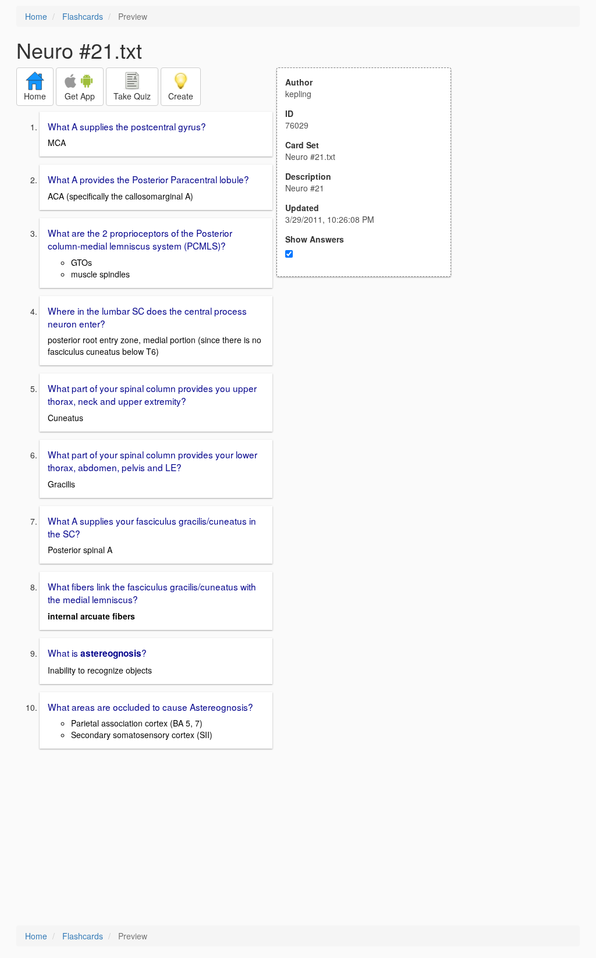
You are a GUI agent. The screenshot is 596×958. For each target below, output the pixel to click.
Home (36, 16)
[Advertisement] (370, 390)
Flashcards (82, 16)
